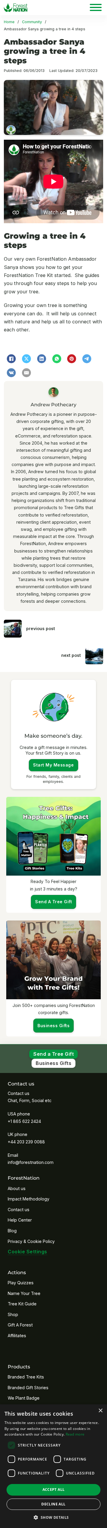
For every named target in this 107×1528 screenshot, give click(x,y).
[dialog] (53, 1466)
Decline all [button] (53, 1504)
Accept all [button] (54, 1489)
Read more (75, 1434)
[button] (53, 1517)
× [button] (100, 1411)
